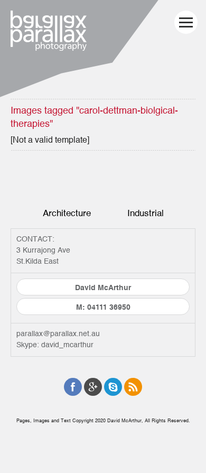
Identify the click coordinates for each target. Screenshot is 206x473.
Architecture (67, 213)
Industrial (145, 213)
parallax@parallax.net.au (58, 334)
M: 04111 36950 (103, 307)
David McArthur (103, 288)
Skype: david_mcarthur (54, 345)
